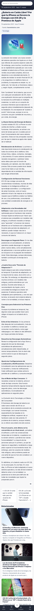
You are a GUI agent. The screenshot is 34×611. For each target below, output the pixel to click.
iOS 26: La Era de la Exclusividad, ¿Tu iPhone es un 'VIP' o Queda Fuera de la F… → (25, 495)
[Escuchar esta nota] (31, 484)
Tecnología (5, 31)
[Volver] (17, 605)
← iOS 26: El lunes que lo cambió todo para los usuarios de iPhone (9, 495)
